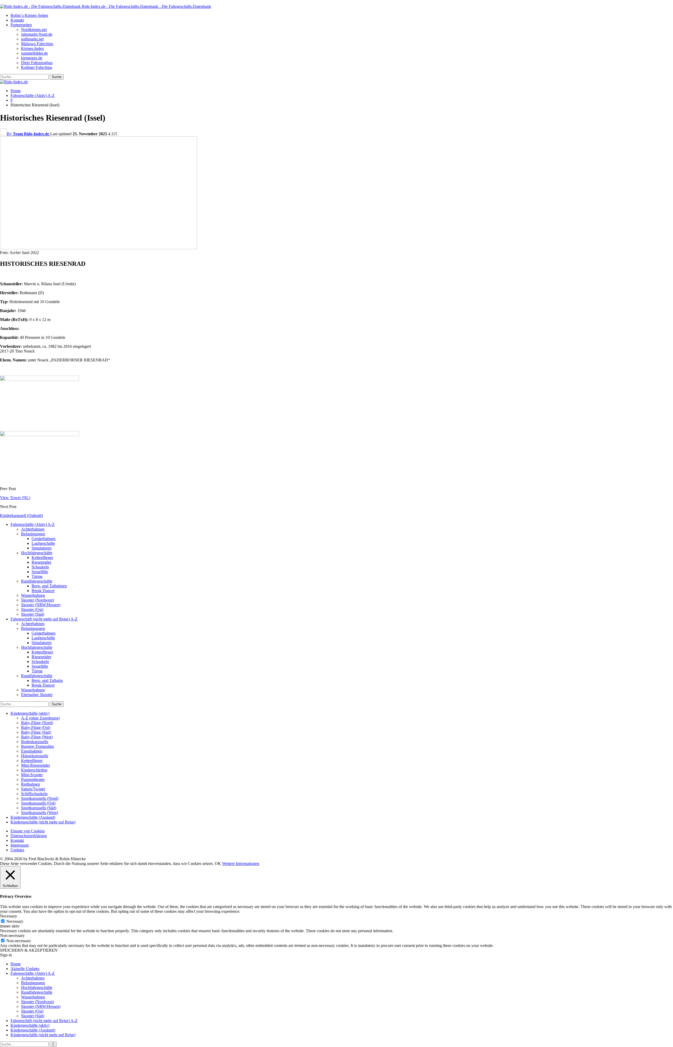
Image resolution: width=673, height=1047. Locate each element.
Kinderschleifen (34, 770)
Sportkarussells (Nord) (39, 798)
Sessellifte (40, 571)
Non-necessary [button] (12, 935)
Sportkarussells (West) (39, 812)
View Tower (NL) (15, 497)
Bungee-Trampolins (37, 746)
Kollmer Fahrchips (36, 67)
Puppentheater (33, 779)
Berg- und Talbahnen (49, 586)
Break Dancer (43, 590)
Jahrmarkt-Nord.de (36, 34)
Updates (17, 850)
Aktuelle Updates (25, 968)
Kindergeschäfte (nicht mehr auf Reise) (43, 822)
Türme (37, 576)
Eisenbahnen (31, 751)
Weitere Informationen (240, 863)
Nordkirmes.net (34, 29)
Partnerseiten (21, 25)
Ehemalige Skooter (37, 694)
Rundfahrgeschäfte (36, 581)
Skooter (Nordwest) (37, 600)
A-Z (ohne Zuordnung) (40, 718)
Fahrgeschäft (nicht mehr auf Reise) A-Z (44, 619)
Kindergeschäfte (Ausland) (33, 817)
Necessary (14, 921)
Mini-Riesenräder (35, 765)
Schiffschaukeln (34, 793)
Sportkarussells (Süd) (38, 808)
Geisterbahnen (43, 538)
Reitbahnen (30, 784)
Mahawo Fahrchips (37, 44)
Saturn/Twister (33, 789)
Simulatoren (42, 548)
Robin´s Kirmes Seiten (29, 15)
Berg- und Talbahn (47, 680)
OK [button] (218, 863)
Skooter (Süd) (32, 614)
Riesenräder (41, 562)
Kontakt (17, 20)
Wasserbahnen (33, 595)
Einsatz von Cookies (28, 831)
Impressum (20, 845)
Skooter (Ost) (32, 609)
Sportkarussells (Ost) (38, 803)
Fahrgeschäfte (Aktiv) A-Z (33, 524)
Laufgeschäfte (43, 543)
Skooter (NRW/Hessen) (40, 605)
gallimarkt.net (32, 39)
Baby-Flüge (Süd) (36, 732)
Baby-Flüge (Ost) (35, 727)
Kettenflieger (42, 557)
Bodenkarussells (34, 741)
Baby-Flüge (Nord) (37, 723)
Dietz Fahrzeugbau (37, 62)
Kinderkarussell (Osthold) (21, 515)
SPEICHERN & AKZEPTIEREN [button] (29, 950)
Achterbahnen (32, 529)
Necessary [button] (8, 916)
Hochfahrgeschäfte (36, 553)
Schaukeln (40, 567)
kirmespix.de (31, 58)
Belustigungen (33, 534)
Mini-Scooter (32, 775)
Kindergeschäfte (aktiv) (30, 713)
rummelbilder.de (34, 53)
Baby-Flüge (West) (37, 737)
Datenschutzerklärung (29, 835)
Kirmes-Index (32, 48)
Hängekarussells (34, 756)
